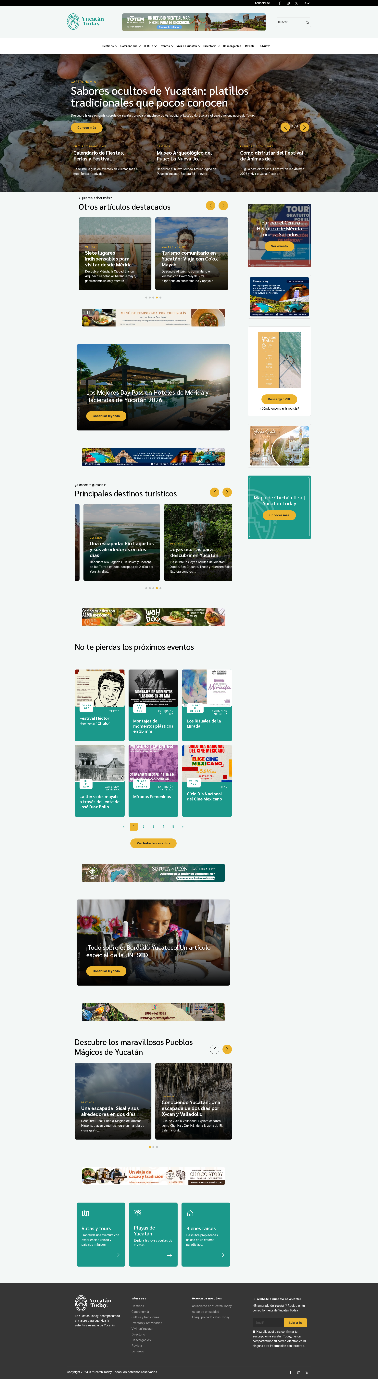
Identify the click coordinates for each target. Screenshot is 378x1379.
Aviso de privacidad (205, 1312)
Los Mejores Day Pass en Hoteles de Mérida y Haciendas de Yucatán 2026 (147, 395)
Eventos (165, 46)
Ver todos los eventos (153, 843)
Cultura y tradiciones (145, 1317)
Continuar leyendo (106, 416)
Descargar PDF (279, 399)
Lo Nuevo (264, 46)
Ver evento (279, 246)
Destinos (108, 46)
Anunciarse (262, 3)
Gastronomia (128, 46)
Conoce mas (86, 124)
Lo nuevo (138, 1351)
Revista (250, 46)
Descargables (232, 46)
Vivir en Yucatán (186, 46)
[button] (304, 127)
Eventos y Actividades (147, 1323)
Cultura (148, 46)
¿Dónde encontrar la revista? (279, 408)
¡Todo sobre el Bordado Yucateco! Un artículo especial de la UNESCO (148, 951)
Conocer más (279, 515)
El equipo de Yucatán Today (211, 1317)
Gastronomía (140, 1312)
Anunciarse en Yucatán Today (212, 1306)
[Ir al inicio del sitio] (85, 29)
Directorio (210, 46)
